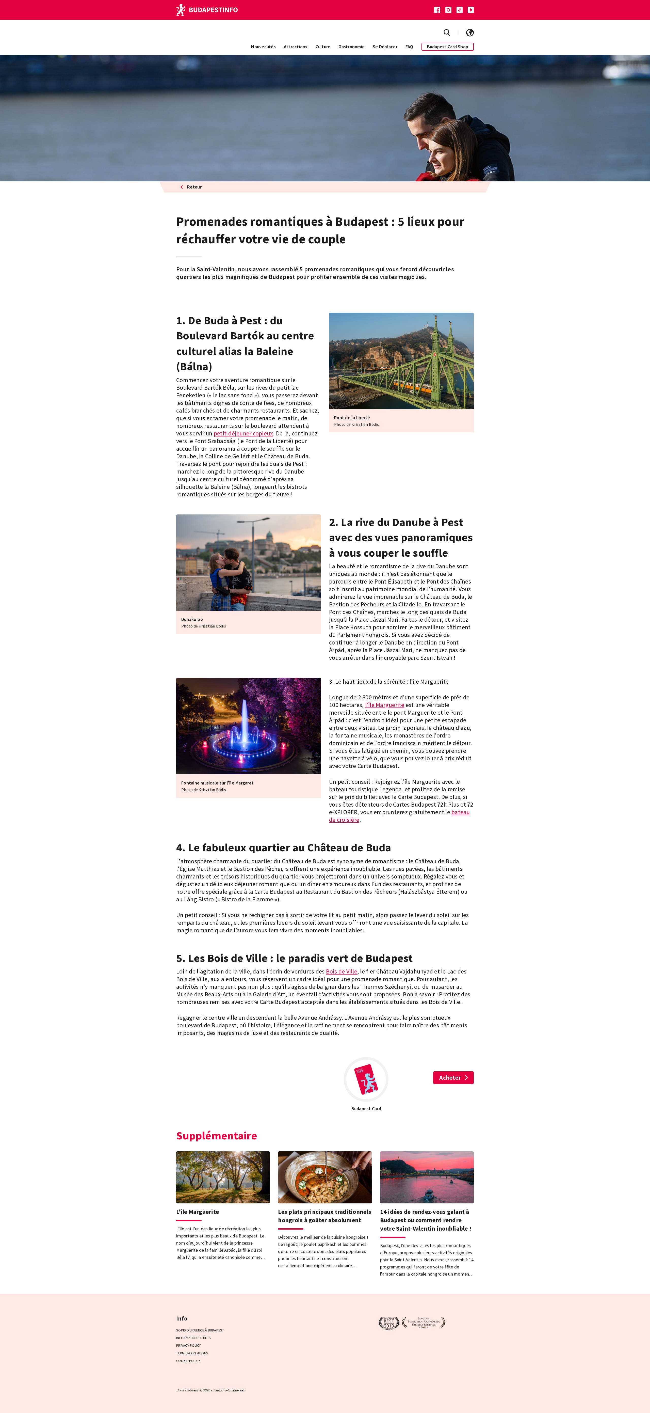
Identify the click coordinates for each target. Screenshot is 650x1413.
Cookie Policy (188, 1360)
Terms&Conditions (192, 1353)
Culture (323, 47)
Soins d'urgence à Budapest (200, 1330)
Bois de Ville (341, 971)
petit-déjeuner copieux (243, 433)
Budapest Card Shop (447, 47)
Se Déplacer (385, 47)
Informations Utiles (193, 1338)
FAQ (409, 47)
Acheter (450, 1077)
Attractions (295, 47)
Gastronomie (351, 47)
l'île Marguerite (384, 705)
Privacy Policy (188, 1345)
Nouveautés (263, 47)
